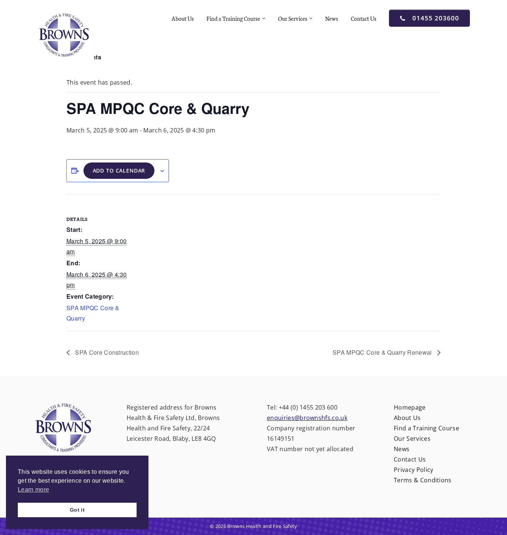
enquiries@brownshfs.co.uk (307, 418)
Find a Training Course (233, 18)
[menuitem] (184, 18)
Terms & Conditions (423, 480)
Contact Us (363, 18)
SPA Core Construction (106, 352)
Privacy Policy (413, 470)
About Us (182, 18)
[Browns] (64, 34)
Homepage (410, 407)
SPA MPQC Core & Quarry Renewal (383, 352)
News (331, 18)
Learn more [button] (33, 489)
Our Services (292, 18)
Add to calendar (119, 170)
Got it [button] (77, 510)
